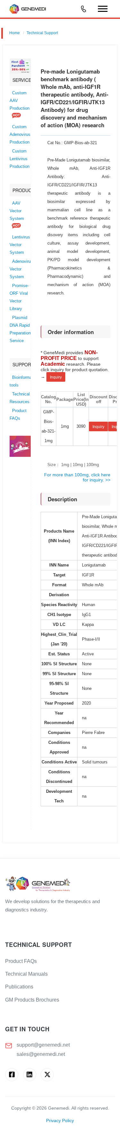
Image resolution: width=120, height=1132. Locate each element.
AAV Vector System (17, 211)
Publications (19, 986)
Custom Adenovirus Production (20, 134)
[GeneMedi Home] (60, 884)
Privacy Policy (60, 1120)
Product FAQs (21, 961)
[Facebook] (11, 1074)
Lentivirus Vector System (20, 245)
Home (14, 33)
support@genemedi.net (43, 1045)
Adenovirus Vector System (21, 269)
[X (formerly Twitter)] (47, 1074)
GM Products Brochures (32, 1000)
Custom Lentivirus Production (19, 159)
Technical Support (42, 33)
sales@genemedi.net (41, 1054)
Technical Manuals (26, 974)
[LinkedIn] (29, 1074)
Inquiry (56, 377)
